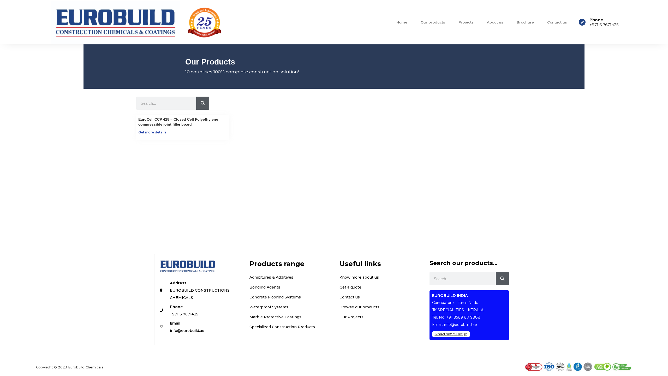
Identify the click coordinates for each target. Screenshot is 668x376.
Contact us (557, 22)
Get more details (152, 132)
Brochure (525, 22)
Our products (433, 22)
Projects (466, 22)
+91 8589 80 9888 (463, 317)
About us (495, 22)
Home (401, 22)
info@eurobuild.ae (460, 324)
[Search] (202, 103)
